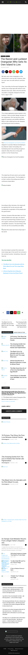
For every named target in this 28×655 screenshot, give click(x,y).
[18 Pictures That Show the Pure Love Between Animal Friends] (5, 338)
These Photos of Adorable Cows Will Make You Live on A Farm (18, 377)
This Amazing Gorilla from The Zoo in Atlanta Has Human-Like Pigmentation (21, 324)
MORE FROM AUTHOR (19, 332)
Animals (7, 56)
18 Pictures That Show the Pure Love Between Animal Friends (18, 338)
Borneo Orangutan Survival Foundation (14, 142)
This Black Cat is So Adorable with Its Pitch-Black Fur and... (14, 481)
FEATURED (7, 54)
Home (2, 54)
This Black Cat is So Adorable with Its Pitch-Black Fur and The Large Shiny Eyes (13, 266)
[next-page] (5, 383)
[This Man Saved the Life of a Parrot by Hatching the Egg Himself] (5, 370)
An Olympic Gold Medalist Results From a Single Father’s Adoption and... (14, 541)
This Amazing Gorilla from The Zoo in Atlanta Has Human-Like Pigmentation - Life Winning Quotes (14, 393)
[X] (6, 71)
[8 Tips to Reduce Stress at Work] (5, 570)
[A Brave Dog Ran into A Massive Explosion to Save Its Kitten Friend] (5, 362)
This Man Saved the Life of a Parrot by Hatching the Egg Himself (18, 369)
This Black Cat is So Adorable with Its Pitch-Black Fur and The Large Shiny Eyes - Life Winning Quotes (13, 619)
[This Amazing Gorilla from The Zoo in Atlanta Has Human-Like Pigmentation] (5, 345)
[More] (22, 312)
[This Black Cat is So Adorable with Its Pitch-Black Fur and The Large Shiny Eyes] (5, 353)
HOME (4, 648)
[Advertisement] (14, 19)
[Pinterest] (10, 71)
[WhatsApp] (13, 71)
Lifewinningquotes (5, 439)
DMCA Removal (14, 650)
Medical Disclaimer (19, 648)
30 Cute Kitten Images (16, 597)
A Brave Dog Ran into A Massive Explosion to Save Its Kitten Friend (18, 362)
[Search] (26, 2)
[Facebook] (3, 71)
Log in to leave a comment (8, 401)
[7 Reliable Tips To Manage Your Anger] (5, 578)
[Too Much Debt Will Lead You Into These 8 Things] (5, 564)
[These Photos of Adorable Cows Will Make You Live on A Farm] (5, 377)
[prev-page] (3, 383)
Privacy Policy (11, 648)
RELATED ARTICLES (7, 332)
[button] (2, 2)
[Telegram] (21, 71)
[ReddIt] (17, 71)
